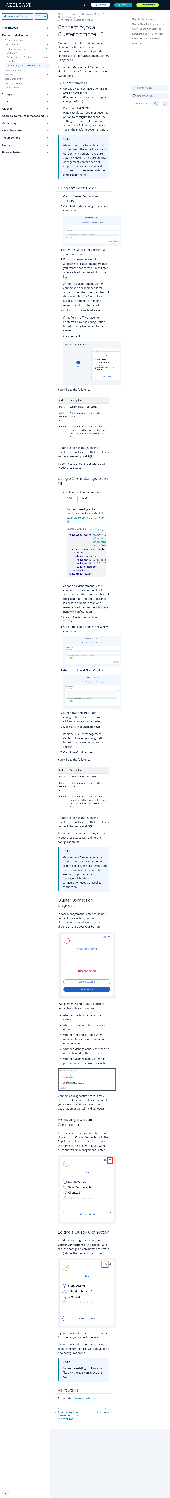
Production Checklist (15, 40)
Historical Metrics (13, 84)
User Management (14, 79)
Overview (12, 53)
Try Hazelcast (147, 5)
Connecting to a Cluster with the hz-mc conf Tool (70, 1415)
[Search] (100, 5)
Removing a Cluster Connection (147, 33)
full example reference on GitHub (85, 515)
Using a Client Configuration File (148, 23)
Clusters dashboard (85, 1398)
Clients (73, 437)
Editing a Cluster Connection (146, 38)
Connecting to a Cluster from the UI (25, 66)
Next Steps (137, 43)
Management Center (68, 13)
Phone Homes (12, 88)
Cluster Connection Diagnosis (146, 28)
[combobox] (100, 5)
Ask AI (125, 5)
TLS (65, 129)
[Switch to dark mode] (85, 5)
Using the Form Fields (143, 18)
